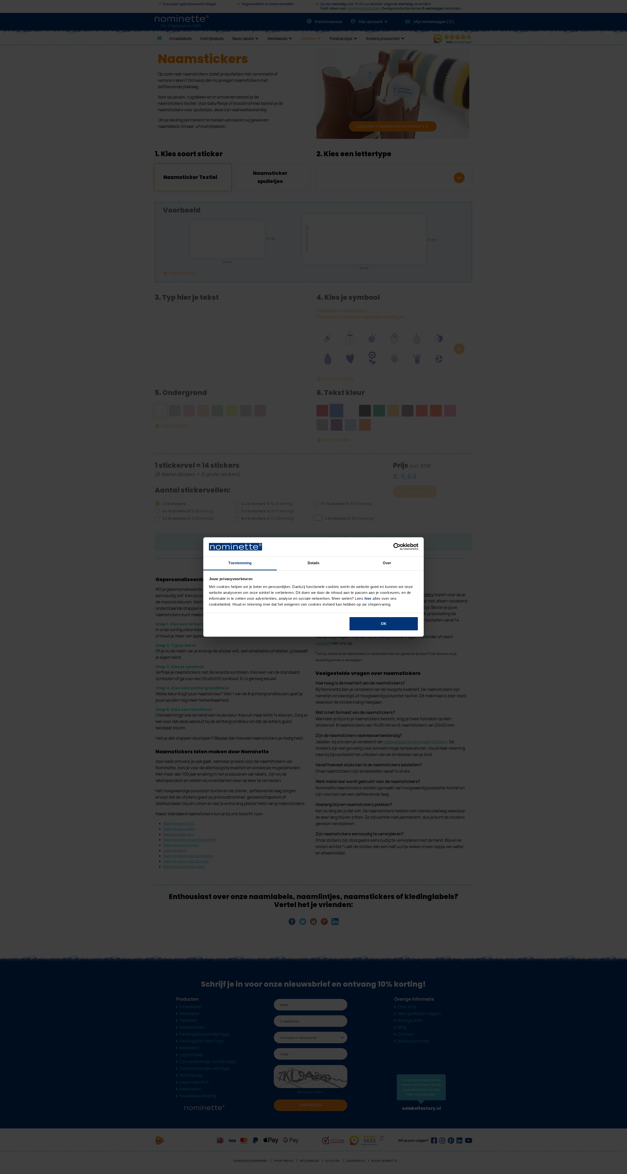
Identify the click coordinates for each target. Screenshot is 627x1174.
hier (368, 598)
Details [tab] (314, 563)
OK (383, 624)
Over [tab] (387, 563)
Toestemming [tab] (240, 563)
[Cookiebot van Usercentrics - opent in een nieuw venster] (396, 547)
